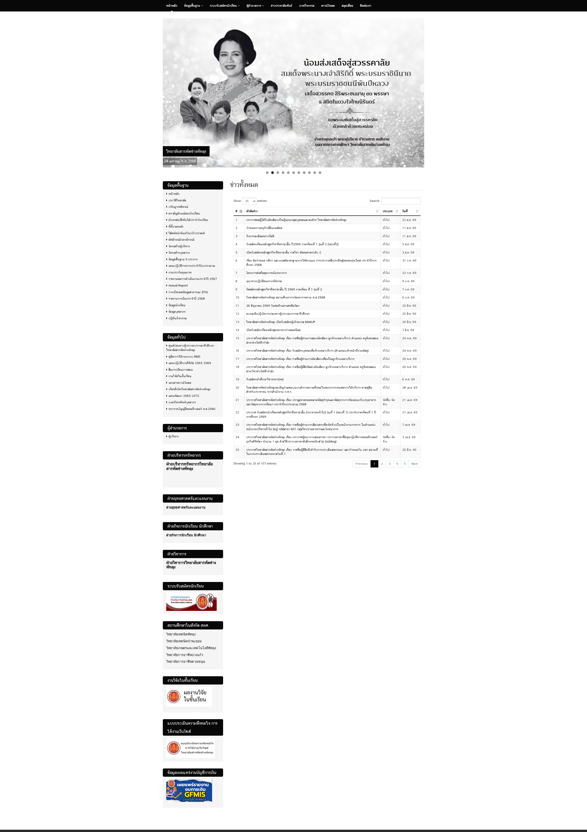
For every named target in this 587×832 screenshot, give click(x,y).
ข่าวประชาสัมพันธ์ (281, 5)
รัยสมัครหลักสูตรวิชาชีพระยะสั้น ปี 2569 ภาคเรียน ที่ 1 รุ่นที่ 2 (284, 287)
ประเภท (388, 209)
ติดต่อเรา (365, 5)
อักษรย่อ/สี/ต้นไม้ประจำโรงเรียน (188, 218)
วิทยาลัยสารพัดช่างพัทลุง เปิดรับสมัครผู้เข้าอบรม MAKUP (280, 320)
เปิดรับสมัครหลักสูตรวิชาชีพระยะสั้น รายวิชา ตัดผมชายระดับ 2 (283, 250)
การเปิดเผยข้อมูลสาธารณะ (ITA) (188, 290)
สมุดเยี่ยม (347, 5)
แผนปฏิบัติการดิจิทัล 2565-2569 (190, 361)
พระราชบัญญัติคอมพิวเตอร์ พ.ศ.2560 (192, 407)
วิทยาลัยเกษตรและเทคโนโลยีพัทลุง (191, 646)
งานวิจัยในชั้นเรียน (180, 374)
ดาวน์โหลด (328, 5)
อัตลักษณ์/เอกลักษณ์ (181, 237)
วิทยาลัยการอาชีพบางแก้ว (184, 653)
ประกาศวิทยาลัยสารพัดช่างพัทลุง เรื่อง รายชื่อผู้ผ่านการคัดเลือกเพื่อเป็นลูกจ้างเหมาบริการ (300, 357)
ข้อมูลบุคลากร (177, 309)
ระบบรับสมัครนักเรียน (224, 5)
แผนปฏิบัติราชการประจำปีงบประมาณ (192, 263)
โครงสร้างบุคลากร (179, 250)
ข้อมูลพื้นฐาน (192, 5)
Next (429, 90)
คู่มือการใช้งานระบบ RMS (184, 354)
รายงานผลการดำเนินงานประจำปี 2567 (193, 277)
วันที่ (405, 209)
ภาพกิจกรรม (306, 5)
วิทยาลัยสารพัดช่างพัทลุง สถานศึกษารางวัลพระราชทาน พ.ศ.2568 (285, 295)
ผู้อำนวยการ (254, 5)
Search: (375, 198)
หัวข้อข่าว (252, 209)
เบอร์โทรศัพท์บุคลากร (182, 400)
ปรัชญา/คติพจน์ (178, 204)
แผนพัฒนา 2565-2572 (184, 393)
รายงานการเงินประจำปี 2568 (187, 296)
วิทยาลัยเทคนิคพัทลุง (181, 632)
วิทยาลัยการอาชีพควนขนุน (185, 659)
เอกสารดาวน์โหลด (180, 380)
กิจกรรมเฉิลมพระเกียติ (260, 234)
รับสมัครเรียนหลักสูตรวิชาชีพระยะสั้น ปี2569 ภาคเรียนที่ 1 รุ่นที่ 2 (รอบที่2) (292, 242)
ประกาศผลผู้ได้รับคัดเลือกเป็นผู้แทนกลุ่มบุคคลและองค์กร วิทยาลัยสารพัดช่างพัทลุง (296, 218)
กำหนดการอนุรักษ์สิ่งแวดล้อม (264, 226)
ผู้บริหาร (174, 434)
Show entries (250, 198)
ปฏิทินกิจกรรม (178, 316)
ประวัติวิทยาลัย (177, 198)
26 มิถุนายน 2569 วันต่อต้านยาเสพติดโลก (272, 303)
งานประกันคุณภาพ (180, 270)
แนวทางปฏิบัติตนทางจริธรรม (264, 279)
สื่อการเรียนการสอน (181, 367)
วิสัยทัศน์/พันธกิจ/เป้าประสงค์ (187, 231)
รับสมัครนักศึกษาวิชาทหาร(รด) (265, 377)
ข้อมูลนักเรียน (177, 303)
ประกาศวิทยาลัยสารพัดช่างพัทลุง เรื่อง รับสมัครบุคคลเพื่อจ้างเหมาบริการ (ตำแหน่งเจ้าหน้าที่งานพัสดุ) (307, 348)
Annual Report (178, 283)
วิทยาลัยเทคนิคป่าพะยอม (184, 639)
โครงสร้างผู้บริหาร (179, 244)
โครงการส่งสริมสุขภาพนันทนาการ (266, 271)
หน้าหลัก (171, 5)
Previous (158, 90)
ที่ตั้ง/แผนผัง (176, 224)
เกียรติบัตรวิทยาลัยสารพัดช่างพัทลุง (189, 387)
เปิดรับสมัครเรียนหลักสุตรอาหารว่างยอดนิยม (273, 328)
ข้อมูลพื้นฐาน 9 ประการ (183, 257)
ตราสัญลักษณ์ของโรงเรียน (184, 211)
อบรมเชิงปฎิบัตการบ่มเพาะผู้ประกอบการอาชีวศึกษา (278, 311)
